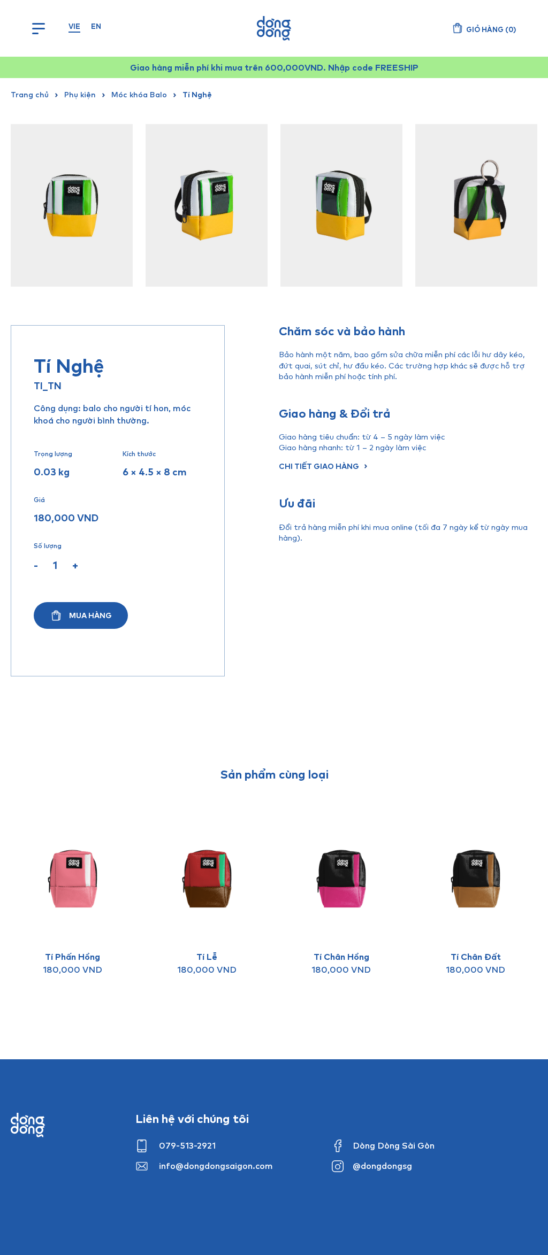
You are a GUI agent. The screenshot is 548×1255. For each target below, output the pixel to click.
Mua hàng (90, 615)
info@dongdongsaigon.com (216, 1165)
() (491, 29)
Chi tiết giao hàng (319, 466)
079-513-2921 (187, 1145)
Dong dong (28, 1125)
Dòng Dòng (274, 28)
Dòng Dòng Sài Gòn (394, 1145)
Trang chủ (30, 94)
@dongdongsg (382, 1165)
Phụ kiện (80, 94)
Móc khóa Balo (139, 94)
